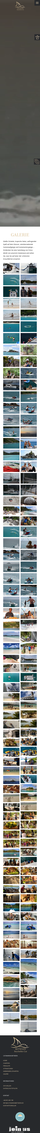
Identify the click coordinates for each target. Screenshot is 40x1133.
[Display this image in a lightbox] (11, 268)
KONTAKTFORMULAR (9, 1106)
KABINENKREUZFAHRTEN (11, 1071)
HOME (5, 1060)
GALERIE (5, 1074)
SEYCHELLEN (7, 1086)
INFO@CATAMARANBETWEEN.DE (13, 1103)
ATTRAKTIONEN (8, 1069)
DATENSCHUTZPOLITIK (10, 1088)
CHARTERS (6, 1063)
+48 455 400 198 (8, 1100)
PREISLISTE (6, 1066)
